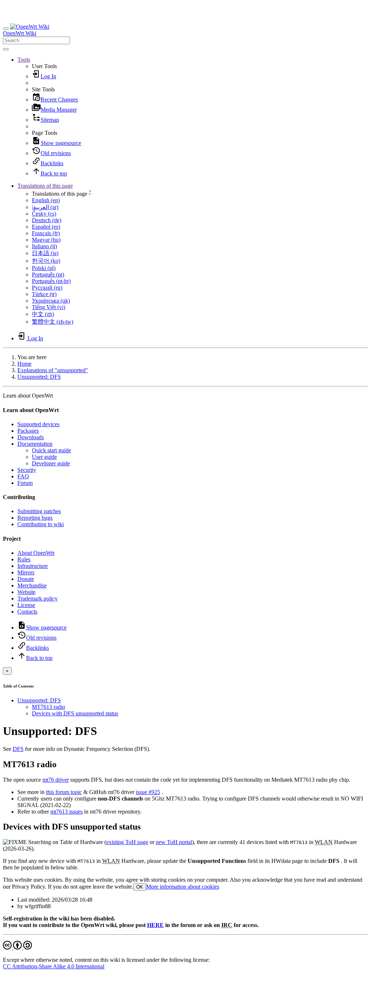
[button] (23, 60)
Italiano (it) (44, 246)
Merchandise (32, 585)
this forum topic (64, 792)
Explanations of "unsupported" (52, 370)
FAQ (23, 476)
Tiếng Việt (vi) (48, 307)
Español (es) (46, 227)
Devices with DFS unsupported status (75, 713)
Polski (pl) (43, 268)
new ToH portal (174, 842)
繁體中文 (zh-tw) (52, 322)
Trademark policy (37, 598)
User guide (44, 457)
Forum (25, 483)
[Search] (6, 49)
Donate (25, 579)
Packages (28, 431)
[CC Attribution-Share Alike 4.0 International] (17, 947)
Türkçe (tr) (44, 294)
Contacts (27, 611)
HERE (155, 925)
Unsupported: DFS (39, 377)
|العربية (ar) (45, 207)
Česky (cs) (44, 214)
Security (26, 470)
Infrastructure (32, 566)
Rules (23, 559)
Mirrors (25, 572)
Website (26, 592)
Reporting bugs (35, 518)
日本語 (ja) (45, 253)
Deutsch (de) (46, 220)
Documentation (35, 444)
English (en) (46, 200)
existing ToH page (127, 842)
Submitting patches (39, 511)
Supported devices (38, 424)
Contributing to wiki (40, 524)
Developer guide (51, 463)
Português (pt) (48, 274)
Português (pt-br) (51, 281)
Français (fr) (46, 233)
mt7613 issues (66, 812)
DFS (18, 749)
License (26, 605)
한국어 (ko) (46, 261)
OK (139, 887)
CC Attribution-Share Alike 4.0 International (53, 966)
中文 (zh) (43, 314)
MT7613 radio (48, 707)
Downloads (30, 437)
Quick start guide (51, 450)
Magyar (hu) (46, 240)
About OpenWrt (35, 553)
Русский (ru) (47, 287)
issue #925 (148, 792)
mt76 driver (55, 780)
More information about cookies (182, 887)
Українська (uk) (51, 301)
